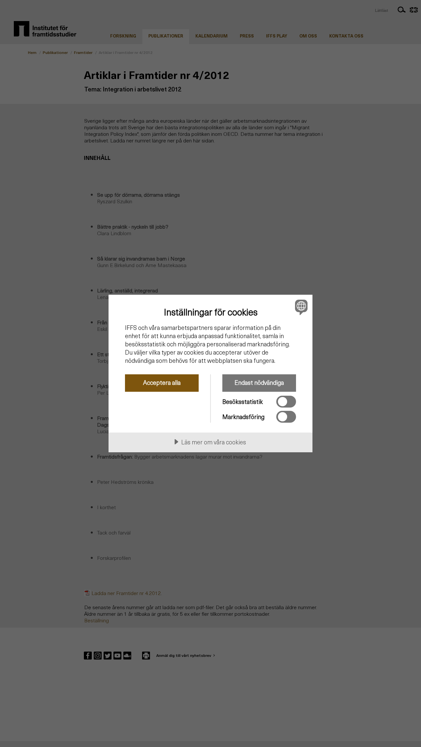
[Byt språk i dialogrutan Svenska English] (300, 307)
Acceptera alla (162, 382)
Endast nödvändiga (259, 382)
